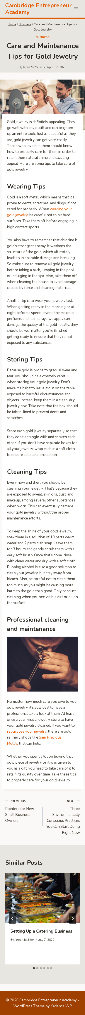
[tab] (34, 968)
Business (43, 37)
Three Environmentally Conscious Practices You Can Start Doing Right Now (63, 817)
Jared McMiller (32, 67)
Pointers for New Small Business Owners (19, 811)
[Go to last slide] (12, 918)
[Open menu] (76, 8)
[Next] (72, 918)
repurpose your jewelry (26, 731)
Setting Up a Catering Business (41, 931)
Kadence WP (61, 1006)
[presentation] (42, 898)
